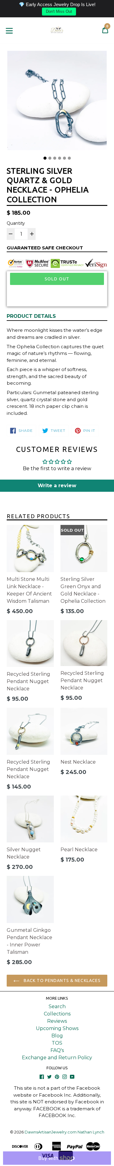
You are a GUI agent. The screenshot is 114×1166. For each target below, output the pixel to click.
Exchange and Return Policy (57, 1057)
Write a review (57, 485)
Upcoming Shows (57, 1028)
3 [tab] (54, 158)
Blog (57, 1036)
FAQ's (57, 1050)
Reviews (57, 1021)
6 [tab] (69, 158)
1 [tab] (45, 158)
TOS (57, 1043)
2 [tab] (49, 158)
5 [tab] (64, 158)
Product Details (31, 316)
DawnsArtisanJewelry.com (51, 1132)
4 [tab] (59, 158)
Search (57, 1006)
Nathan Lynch (91, 1132)
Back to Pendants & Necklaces (61, 980)
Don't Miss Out (59, 11)
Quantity (16, 223)
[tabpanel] (57, 102)
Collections (57, 1014)
